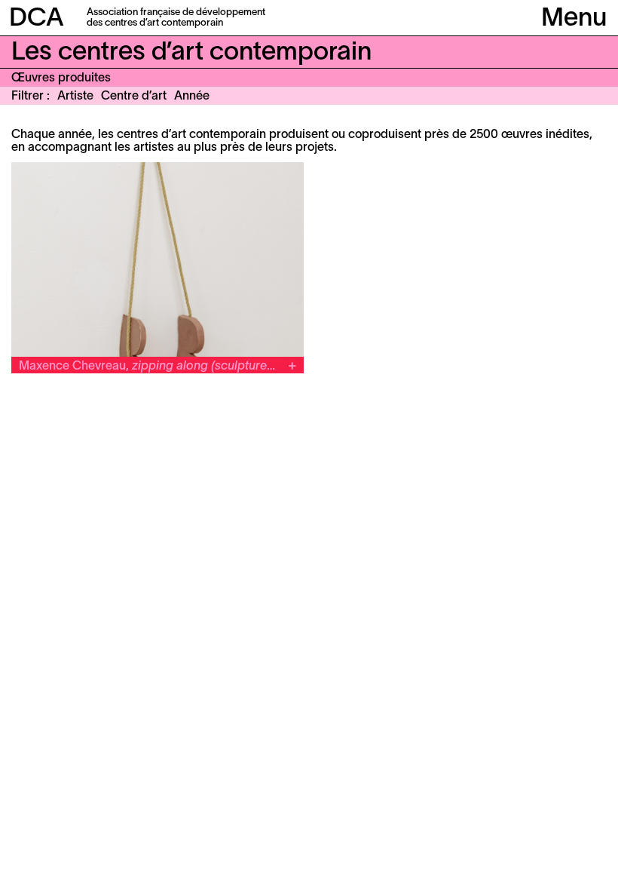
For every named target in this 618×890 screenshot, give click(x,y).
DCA (36, 19)
